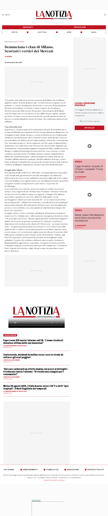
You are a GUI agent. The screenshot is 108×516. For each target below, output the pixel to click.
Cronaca (21, 42)
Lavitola (42, 32)
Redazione (80, 27)
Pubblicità (52, 469)
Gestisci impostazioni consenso (54, 480)
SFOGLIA (89, 128)
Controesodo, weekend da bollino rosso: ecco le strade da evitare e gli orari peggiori (33, 356)
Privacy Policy (96, 469)
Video (78, 161)
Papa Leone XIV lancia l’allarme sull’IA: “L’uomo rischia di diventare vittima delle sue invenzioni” (33, 341)
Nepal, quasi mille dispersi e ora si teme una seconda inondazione (89, 218)
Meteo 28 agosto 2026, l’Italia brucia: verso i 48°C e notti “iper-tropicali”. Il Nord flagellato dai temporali (36, 387)
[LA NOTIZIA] (54, 15)
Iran (69, 32)
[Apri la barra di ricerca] (105, 14)
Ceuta (14, 32)
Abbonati (28, 27)
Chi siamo (9, 469)
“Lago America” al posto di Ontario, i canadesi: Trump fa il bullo (89, 169)
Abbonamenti (30, 469)
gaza (94, 32)
